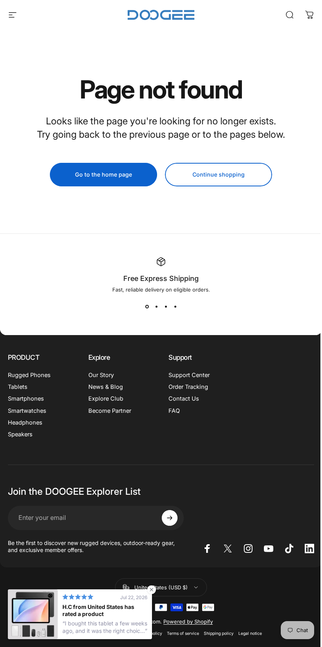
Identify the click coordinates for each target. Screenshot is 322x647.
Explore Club (105, 398)
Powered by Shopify (188, 621)
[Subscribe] (169, 518)
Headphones (25, 422)
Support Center (189, 375)
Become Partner (109, 410)
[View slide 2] (156, 307)
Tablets (17, 386)
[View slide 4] (175, 307)
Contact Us (183, 398)
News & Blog (105, 386)
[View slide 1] (147, 307)
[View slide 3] (165, 307)
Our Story (101, 375)
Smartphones (26, 398)
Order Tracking (188, 386)
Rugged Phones (29, 375)
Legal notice (250, 633)
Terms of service (183, 633)
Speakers (20, 434)
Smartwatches (27, 410)
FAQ (174, 410)
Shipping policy (219, 633)
